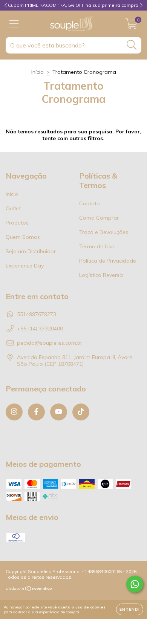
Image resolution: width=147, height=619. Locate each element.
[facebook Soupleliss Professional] (36, 411)
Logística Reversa (101, 275)
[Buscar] (132, 45)
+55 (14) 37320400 (40, 328)
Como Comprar (99, 217)
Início (37, 72)
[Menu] (14, 24)
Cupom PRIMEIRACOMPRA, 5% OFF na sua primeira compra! (73, 5)
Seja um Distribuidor (31, 251)
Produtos (17, 222)
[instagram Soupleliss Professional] (14, 411)
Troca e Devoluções (103, 232)
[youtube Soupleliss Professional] (58, 411)
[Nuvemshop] (29, 589)
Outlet (13, 208)
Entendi (129, 609)
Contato (89, 203)
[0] (131, 25)
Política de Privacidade (107, 260)
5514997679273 (36, 314)
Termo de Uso (97, 246)
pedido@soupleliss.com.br (49, 342)
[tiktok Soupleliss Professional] (80, 411)
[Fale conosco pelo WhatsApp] (134, 584)
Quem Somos (23, 237)
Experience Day (25, 265)
